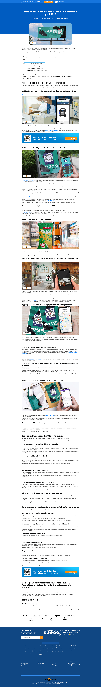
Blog (26, 6)
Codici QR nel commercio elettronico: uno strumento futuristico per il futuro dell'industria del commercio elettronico (48, 76)
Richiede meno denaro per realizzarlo (35, 68)
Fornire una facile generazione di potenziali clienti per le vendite (40, 65)
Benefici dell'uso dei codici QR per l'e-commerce (34, 63)
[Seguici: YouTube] (48, 632)
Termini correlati (27, 78)
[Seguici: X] (57, 632)
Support (39, 662)
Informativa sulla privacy (73, 665)
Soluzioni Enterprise (56, 665)
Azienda (54, 662)
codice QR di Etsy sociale (28, 196)
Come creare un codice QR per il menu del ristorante (44, 653)
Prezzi (53, 667)
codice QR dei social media (28, 180)
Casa (23, 6)
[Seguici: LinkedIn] (45, 632)
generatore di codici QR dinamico (52, 130)
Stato (53, 664)
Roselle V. (37, 18)
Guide (22, 662)
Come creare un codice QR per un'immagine (30, 649)
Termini (70, 662)
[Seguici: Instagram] (51, 632)
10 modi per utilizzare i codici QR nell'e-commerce (34, 62)
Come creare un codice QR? (30, 74)
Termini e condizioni (72, 663)
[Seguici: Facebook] (54, 632)
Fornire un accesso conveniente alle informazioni (37, 70)
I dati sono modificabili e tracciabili (34, 66)
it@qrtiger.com (40, 663)
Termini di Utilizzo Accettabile (74, 664)
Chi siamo (54, 663)
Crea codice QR (49, 1)
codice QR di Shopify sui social (53, 200)
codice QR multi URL (27, 212)
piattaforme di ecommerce (35, 359)
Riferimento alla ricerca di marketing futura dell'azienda (38, 72)
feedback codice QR (49, 415)
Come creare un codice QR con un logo (71, 649)
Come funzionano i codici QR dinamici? (30, 646)
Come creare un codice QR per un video (44, 649)
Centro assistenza (25, 665)
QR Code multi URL (42, 645)
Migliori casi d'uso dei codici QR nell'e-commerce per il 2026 (41, 6)
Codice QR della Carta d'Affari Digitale (57, 646)
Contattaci (23, 664)
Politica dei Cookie (71, 667)
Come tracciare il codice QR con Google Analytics (30, 652)
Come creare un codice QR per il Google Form (57, 649)
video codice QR (34, 300)
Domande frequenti (25, 663)
